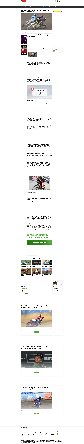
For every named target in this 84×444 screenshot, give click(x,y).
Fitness (22, 434)
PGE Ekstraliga (40, 434)
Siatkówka (31, 6)
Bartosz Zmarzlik (53, 432)
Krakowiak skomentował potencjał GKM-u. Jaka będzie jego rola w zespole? (37, 234)
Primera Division (34, 433)
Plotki (34, 438)
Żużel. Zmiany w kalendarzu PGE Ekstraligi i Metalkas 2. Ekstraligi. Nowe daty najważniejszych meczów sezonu (47, 266)
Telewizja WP (31, 438)
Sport (41, 438)
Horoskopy (25, 438)
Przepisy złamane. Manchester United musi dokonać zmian (59, 284)
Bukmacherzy (37, 6)
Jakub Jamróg (31, 147)
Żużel (34, 6)
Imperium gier (44, 438)
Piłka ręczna (47, 6)
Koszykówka (50, 6)
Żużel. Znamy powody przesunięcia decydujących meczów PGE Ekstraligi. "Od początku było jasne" (26, 266)
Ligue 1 (33, 434)
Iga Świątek (46, 433)
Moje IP (36, 438)
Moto (53, 6)
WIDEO (44, 6)
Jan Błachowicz (52, 433)
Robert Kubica (46, 432)
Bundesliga (39, 432)
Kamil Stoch (52, 431)
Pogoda (22, 438)
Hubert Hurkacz (52, 434)
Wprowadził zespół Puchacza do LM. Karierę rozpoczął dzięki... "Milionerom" (58, 290)
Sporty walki (41, 6)
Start (21, 8)
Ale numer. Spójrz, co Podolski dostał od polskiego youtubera (58, 286)
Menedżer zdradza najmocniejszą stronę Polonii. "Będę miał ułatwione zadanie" (37, 235)
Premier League (34, 432)
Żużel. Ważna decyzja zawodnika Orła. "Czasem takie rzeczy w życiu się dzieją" (46, 275)
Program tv (28, 438)
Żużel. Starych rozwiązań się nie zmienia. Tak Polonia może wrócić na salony (44, 54)
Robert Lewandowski (47, 431)
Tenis (29, 6)
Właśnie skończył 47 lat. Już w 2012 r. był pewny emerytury (58, 288)
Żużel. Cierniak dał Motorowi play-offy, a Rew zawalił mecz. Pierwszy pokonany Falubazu (26, 275)
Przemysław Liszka (26, 8)
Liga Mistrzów (40, 431)
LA (55, 6)
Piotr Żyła (46, 434)
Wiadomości (38, 438)
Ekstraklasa (34, 431)
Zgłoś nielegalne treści (26, 293)
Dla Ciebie (23, 6)
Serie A (39, 433)
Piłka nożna (26, 6)
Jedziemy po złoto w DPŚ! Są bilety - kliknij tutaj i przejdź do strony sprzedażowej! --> (38, 237)
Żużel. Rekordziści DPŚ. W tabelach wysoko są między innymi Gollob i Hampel (36, 275)
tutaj (34, 442)
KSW (22, 435)
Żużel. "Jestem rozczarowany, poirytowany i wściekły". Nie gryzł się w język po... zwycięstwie (36, 266)
